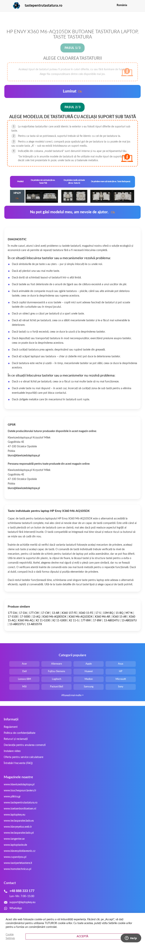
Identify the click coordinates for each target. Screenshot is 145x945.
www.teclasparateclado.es (19, 820)
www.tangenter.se (14, 839)
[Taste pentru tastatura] (12, 5)
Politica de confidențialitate (19, 733)
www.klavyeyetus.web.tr (18, 827)
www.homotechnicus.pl (17, 869)
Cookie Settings (10, 936)
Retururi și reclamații (16, 739)
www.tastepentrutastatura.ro (20, 802)
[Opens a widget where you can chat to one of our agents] (130, 938)
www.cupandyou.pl (15, 857)
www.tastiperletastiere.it (18, 863)
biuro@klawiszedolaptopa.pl (24, 455)
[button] (138, 5)
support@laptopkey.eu (22, 902)
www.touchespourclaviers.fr (20, 790)
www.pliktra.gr (12, 796)
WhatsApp (15, 908)
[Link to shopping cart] (132, 5)
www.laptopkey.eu (14, 814)
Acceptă (82, 936)
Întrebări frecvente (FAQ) (18, 763)
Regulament (11, 727)
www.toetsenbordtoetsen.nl (20, 808)
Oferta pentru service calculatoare (23, 757)
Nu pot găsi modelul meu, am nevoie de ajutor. (72, 212)
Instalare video (12, 751)
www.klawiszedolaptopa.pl (19, 784)
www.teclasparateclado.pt (19, 833)
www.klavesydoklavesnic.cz (19, 851)
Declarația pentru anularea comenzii (25, 745)
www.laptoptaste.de (15, 845)
